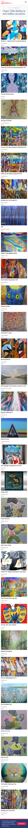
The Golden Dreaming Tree (8, 784)
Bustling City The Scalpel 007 (9, 200)
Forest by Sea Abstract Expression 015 (11, 173)
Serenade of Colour (6, 333)
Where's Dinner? (5, 306)
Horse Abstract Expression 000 (9, 280)
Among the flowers (6, 120)
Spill (2, 227)
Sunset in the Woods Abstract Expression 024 (13, 147)
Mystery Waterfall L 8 (7, 412)
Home (10, 7)
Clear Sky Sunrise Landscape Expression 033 (13, 67)
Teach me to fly (5, 731)
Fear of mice (4, 757)
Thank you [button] (21, 823)
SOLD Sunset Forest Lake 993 (9, 598)
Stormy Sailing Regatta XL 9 (9, 678)
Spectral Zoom (5, 439)
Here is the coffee (6, 545)
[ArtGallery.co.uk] (11, 2)
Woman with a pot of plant (8, 625)
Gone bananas (5, 518)
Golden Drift (4, 492)
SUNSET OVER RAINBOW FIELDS (9, 253)
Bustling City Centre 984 (8, 810)
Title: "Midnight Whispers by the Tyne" (11, 465)
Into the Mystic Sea (6, 704)
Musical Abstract (5, 359)
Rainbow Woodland (6, 651)
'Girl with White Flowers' (7, 94)
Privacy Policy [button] (5, 826)
